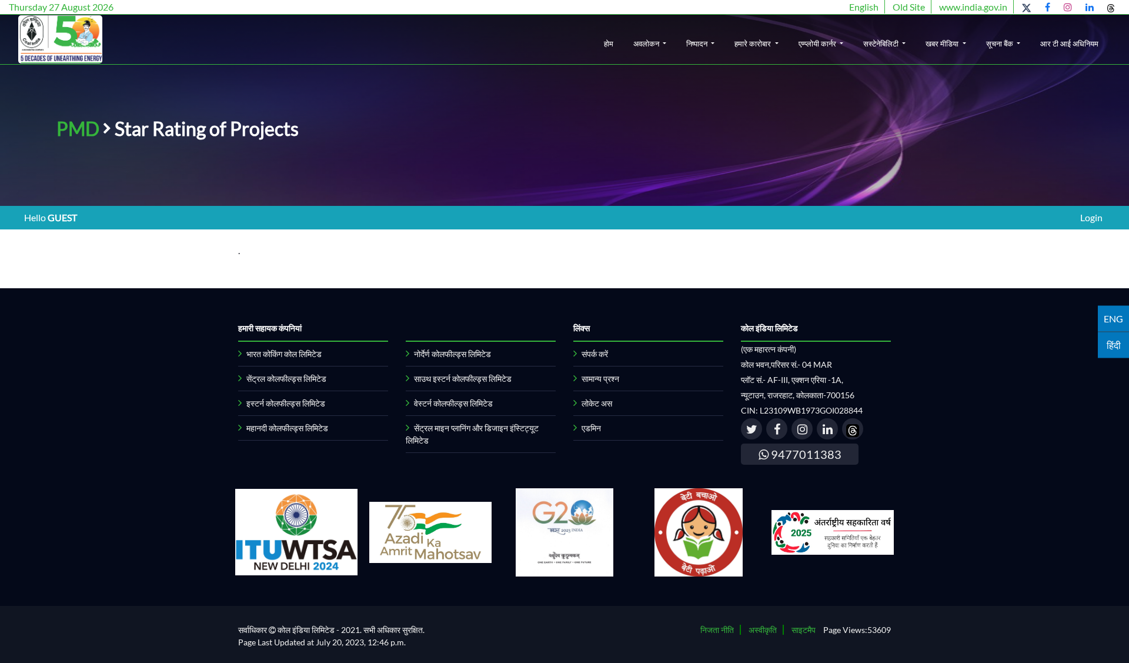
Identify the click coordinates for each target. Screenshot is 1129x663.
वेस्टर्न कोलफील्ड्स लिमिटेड (453, 403)
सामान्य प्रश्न (600, 379)
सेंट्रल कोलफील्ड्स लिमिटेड (286, 379)
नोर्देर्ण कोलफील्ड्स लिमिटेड (452, 354)
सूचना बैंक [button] (1000, 43)
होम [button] (608, 43)
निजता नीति (717, 630)
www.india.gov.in (973, 6)
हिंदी (1114, 344)
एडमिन (591, 428)
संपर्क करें (595, 354)
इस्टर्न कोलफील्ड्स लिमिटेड (285, 403)
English (864, 6)
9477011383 (805, 454)
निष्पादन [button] (697, 43)
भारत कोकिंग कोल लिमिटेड (284, 354)
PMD (77, 128)
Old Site (909, 6)
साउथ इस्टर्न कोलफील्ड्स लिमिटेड (463, 379)
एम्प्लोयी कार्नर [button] (818, 43)
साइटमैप (803, 630)
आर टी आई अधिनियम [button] (1069, 43)
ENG (1113, 318)
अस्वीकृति (763, 630)
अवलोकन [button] (647, 43)
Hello (50, 217)
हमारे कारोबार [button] (753, 43)
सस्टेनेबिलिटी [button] (881, 43)
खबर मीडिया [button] (943, 43)
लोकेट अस (597, 403)
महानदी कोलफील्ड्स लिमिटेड (287, 428)
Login (1091, 217)
